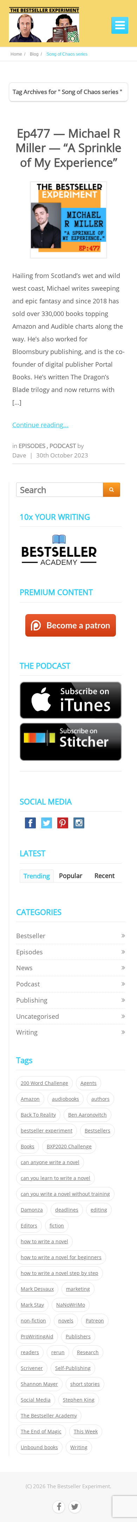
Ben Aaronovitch (87, 1115)
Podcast (63, 446)
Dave (19, 455)
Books (27, 1146)
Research (88, 1352)
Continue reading (37, 425)
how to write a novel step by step (59, 1273)
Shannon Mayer (39, 1384)
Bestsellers (97, 1131)
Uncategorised (37, 1016)
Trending (37, 876)
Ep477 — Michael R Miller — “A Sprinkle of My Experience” (68, 147)
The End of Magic (41, 1431)
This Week (86, 1431)
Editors (29, 1226)
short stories (85, 1384)
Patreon (95, 1321)
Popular (70, 875)
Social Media (36, 1400)
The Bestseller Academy (49, 1416)
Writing (27, 1032)
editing (99, 1210)
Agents (88, 1083)
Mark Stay (32, 1305)
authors (100, 1099)
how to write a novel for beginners (61, 1257)
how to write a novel (44, 1241)
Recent (104, 875)
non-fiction (33, 1321)
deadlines (66, 1210)
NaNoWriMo (70, 1305)
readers (30, 1352)
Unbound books (39, 1447)
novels (65, 1321)
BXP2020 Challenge (69, 1146)
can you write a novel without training (65, 1194)
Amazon (30, 1099)
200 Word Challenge (44, 1083)
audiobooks (65, 1099)
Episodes (33, 446)
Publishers (78, 1336)
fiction (57, 1226)
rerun (58, 1352)
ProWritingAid (37, 1336)
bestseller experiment (46, 1131)
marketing (78, 1289)
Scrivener (32, 1368)
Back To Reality (38, 1115)
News (24, 968)
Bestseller (30, 935)
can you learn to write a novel (55, 1178)
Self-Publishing (73, 1368)
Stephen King (78, 1400)
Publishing (31, 1000)
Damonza (32, 1210)
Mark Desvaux (37, 1289)
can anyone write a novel (50, 1162)
